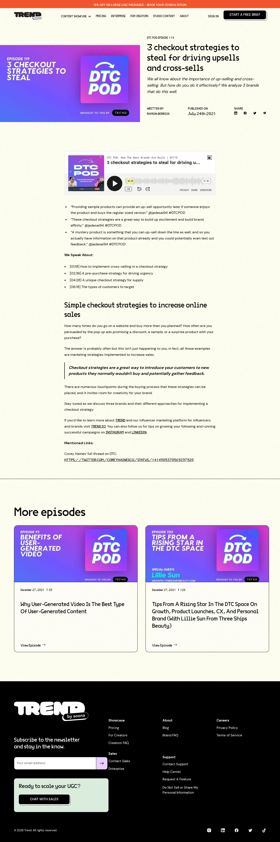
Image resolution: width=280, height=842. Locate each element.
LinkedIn (139, 432)
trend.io (98, 426)
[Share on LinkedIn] (235, 113)
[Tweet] (255, 113)
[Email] (264, 113)
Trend (120, 420)
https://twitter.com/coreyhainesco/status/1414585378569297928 (129, 460)
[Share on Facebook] (245, 113)
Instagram (115, 432)
